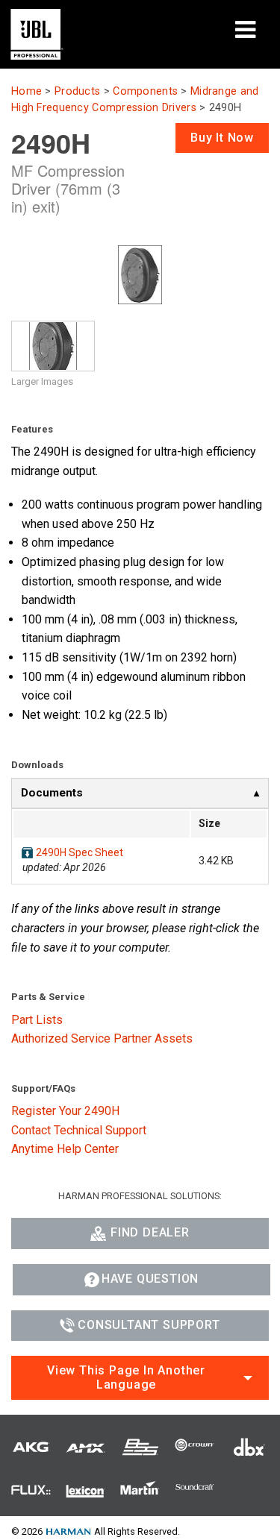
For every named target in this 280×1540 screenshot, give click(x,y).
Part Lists (37, 1020)
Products (77, 91)
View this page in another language (126, 1377)
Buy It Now (222, 138)
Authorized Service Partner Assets (102, 1038)
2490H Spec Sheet (79, 852)
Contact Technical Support (78, 1130)
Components (145, 91)
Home (26, 91)
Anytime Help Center (65, 1149)
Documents (52, 792)
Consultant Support (149, 1325)
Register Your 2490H (65, 1111)
